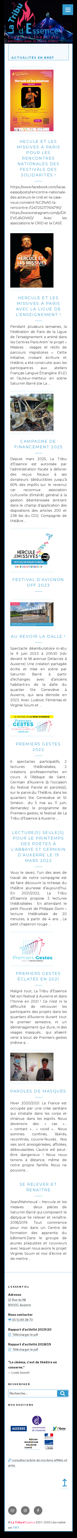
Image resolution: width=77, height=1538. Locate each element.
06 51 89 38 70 (22, 1320)
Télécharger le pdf (24, 1334)
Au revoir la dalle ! (38, 636)
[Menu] (67, 9)
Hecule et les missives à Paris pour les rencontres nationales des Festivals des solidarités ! (38, 158)
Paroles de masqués (38, 1091)
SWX (16, 1527)
